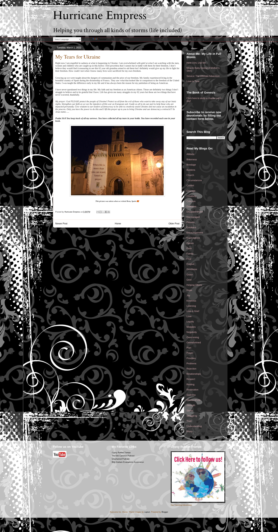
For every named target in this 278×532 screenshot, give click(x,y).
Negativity (191, 332)
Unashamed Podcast (120, 459)
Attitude (190, 154)
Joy (188, 295)
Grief (188, 280)
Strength (190, 405)
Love (189, 316)
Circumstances (194, 180)
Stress (189, 410)
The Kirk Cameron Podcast (123, 456)
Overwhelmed (193, 342)
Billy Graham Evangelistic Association (128, 462)
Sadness (191, 395)
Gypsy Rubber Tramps (121, 452)
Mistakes (191, 327)
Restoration (192, 389)
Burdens (190, 170)
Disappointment (194, 211)
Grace (189, 274)
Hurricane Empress (100, 15)
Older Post (174, 223)
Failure (190, 243)
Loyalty (190, 321)
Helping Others (194, 285)
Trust (189, 421)
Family (189, 253)
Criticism (190, 201)
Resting (190, 384)
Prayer (189, 353)
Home (118, 223)
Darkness (191, 206)
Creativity (191, 196)
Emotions (191, 227)
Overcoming (192, 337)
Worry (189, 431)
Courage (190, 191)
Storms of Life (193, 400)
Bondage (191, 165)
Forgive (190, 264)
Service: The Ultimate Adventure (203, 76)
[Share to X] (103, 211)
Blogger (165, 512)
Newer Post (61, 223)
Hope (189, 290)
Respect (190, 379)
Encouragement (194, 232)
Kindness (191, 301)
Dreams (190, 222)
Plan (188, 348)
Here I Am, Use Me (196, 63)
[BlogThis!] (100, 211)
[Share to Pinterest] (108, 211)
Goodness (191, 269)
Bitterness (191, 159)
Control (190, 185)
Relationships (193, 374)
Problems (191, 363)
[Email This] (97, 211)
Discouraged (193, 217)
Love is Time (193, 81)
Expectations (193, 238)
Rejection (191, 368)
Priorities (191, 358)
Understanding (194, 426)
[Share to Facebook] (106, 211)
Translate (102, 39)
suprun (147, 512)
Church (190, 175)
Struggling (191, 416)
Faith (189, 248)
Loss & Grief (192, 311)
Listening (191, 306)
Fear (188, 259)
